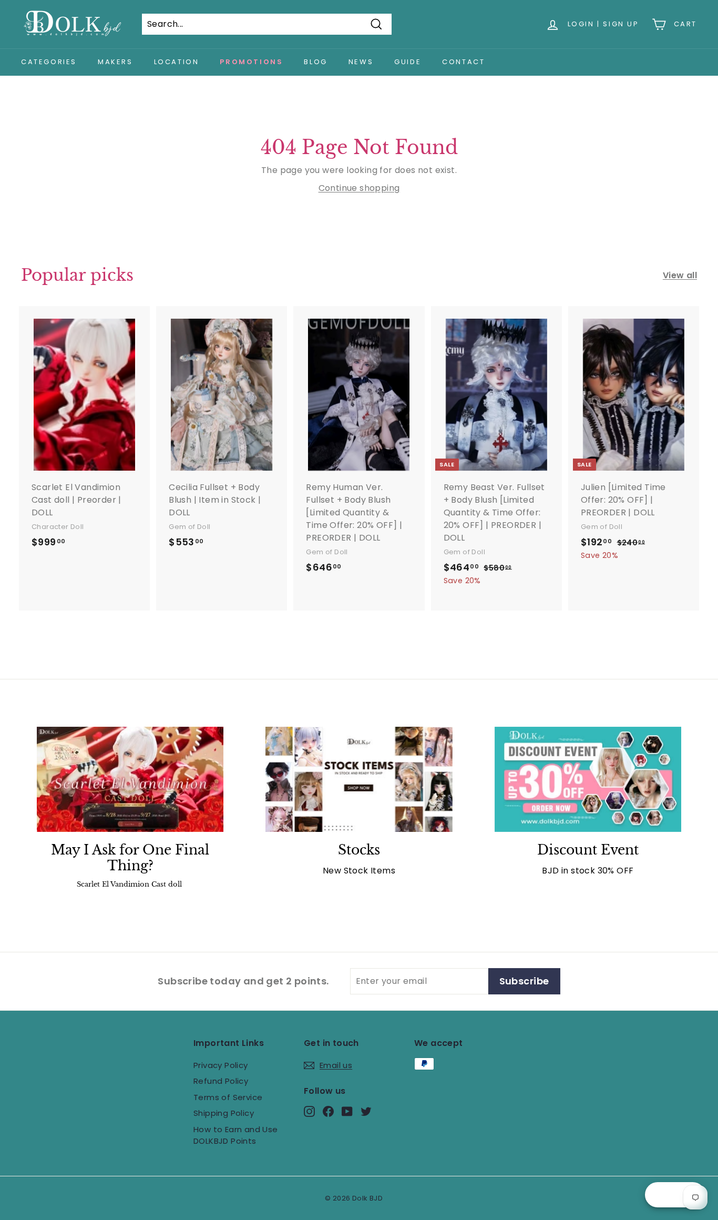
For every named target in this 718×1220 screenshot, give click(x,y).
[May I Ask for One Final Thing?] (130, 779)
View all (680, 275)
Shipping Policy (223, 1113)
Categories (49, 62)
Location (176, 62)
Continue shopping (359, 188)
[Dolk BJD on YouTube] (347, 1111)
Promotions (251, 62)
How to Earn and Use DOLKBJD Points (235, 1135)
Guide (407, 62)
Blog (315, 62)
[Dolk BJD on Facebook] (328, 1111)
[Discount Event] (588, 779)
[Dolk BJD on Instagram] (309, 1111)
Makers (115, 62)
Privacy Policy (220, 1065)
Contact (463, 62)
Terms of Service (227, 1097)
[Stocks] (358, 779)
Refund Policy (220, 1080)
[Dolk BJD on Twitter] (366, 1111)
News (360, 62)
